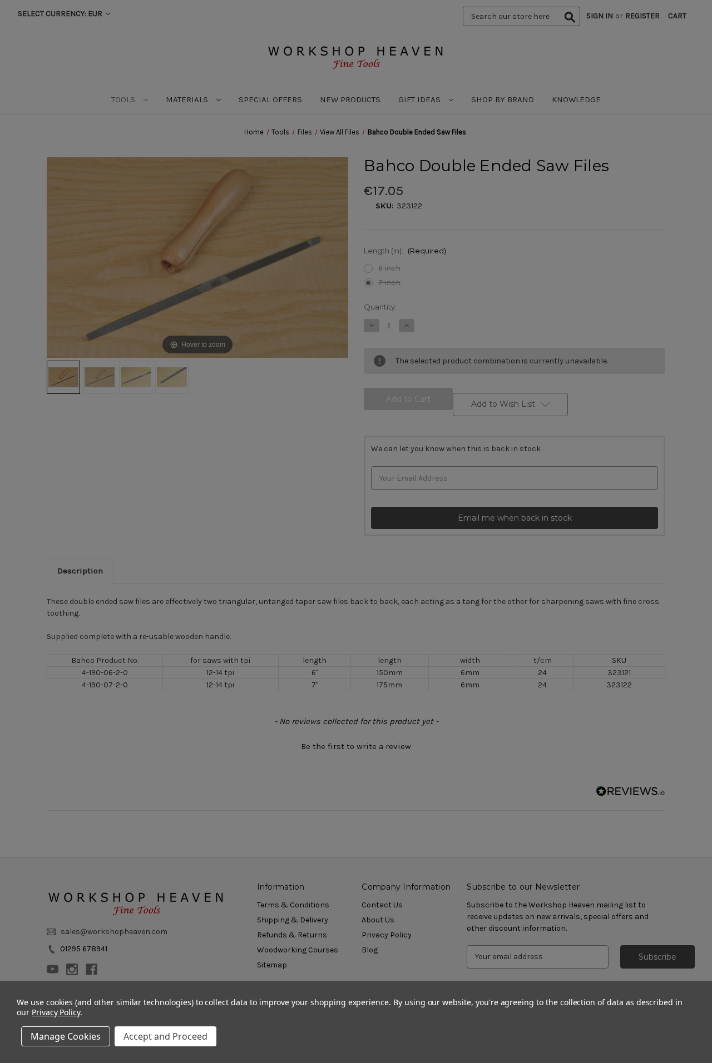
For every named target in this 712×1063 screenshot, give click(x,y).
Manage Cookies (66, 1036)
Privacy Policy (56, 1012)
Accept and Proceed (165, 1036)
